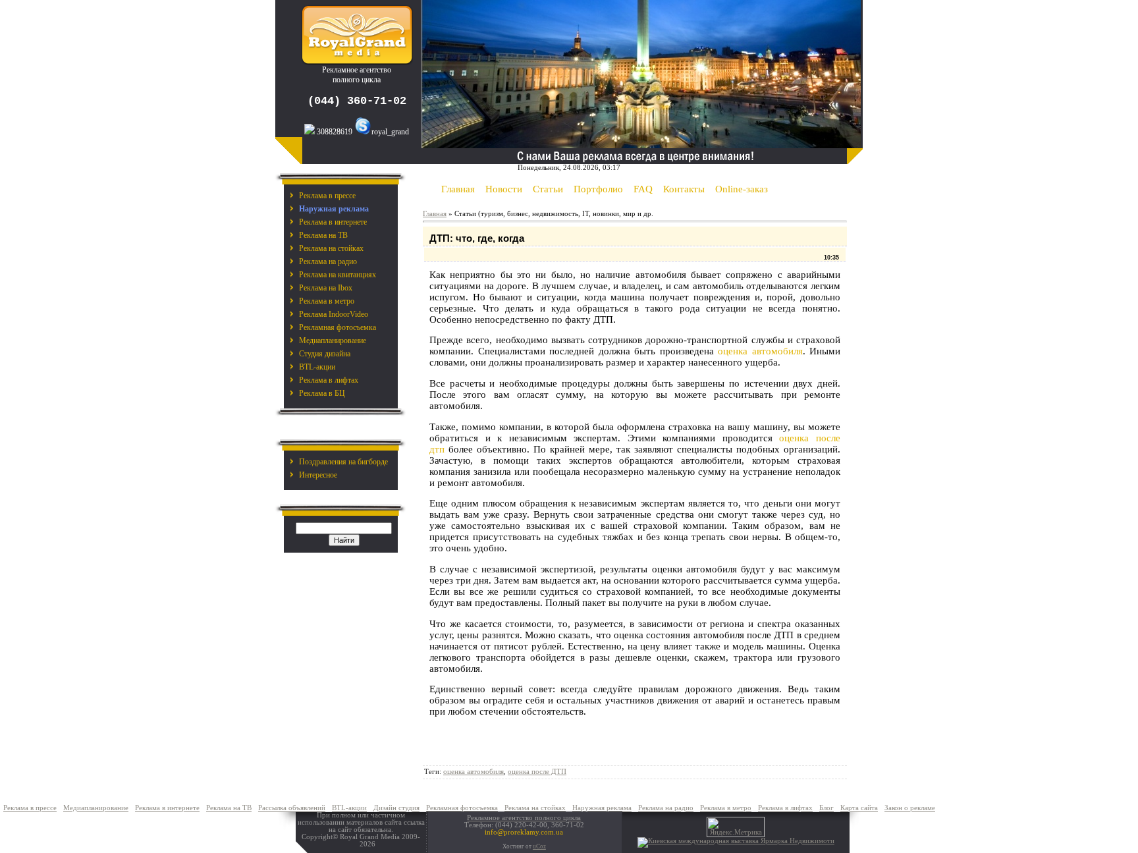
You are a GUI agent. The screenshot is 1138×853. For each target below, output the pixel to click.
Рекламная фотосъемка (337, 327)
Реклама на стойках (331, 248)
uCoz (539, 846)
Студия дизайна (324, 353)
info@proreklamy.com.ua (524, 832)
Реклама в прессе (327, 195)
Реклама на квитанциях (337, 274)
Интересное (318, 475)
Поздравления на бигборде (343, 461)
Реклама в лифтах (328, 380)
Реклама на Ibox (325, 287)
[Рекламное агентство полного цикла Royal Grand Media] (357, 62)
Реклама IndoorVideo (333, 314)
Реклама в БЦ (322, 393)
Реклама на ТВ (323, 235)
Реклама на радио (328, 261)
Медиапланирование (332, 340)
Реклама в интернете (333, 222)
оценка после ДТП (537, 771)
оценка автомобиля (760, 351)
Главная (435, 213)
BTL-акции (317, 366)
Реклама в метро (326, 301)
